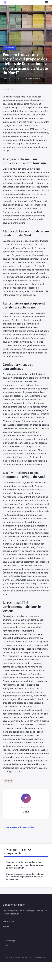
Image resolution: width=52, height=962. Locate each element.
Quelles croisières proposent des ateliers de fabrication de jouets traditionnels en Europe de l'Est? (25, 877)
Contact (6, 945)
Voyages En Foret (14, 904)
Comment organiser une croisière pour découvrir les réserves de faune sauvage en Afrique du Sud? (24, 865)
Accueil (6, 89)
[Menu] (46, 2)
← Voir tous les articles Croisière (18, 827)
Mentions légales (10, 941)
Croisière (9, 48)
